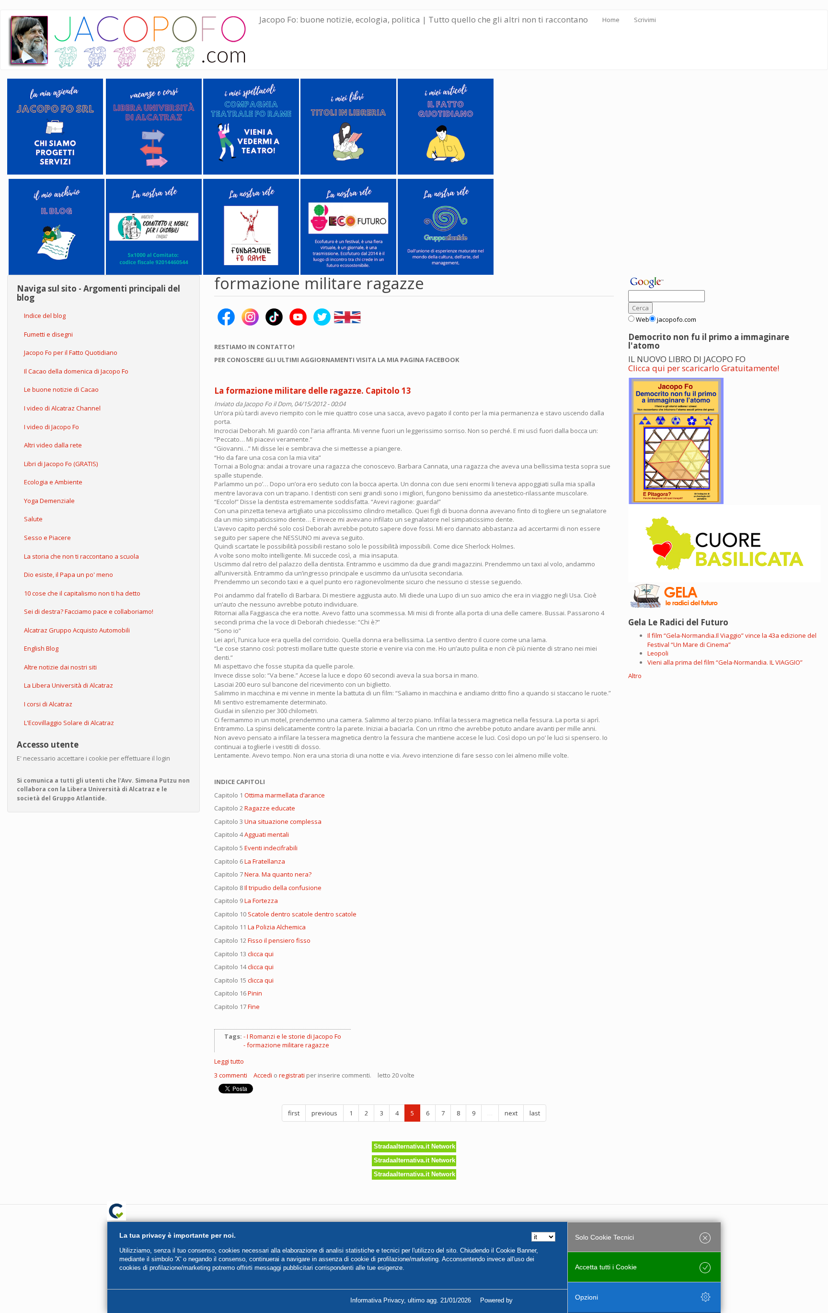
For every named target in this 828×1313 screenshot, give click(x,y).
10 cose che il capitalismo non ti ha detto (82, 593)
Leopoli (657, 653)
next (511, 1113)
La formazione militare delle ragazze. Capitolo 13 (312, 390)
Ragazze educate (269, 808)
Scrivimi (645, 19)
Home (611, 19)
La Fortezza (261, 900)
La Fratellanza (264, 861)
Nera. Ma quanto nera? (277, 874)
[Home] (133, 40)
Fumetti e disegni (48, 334)
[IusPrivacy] (536, 1300)
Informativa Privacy (377, 1300)
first (293, 1113)
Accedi (262, 1075)
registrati (292, 1075)
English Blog (41, 648)
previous (324, 1113)
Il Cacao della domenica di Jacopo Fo (76, 371)
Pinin (255, 993)
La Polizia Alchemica (277, 927)
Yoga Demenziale (49, 500)
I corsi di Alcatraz (48, 704)
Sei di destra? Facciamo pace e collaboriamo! (88, 611)
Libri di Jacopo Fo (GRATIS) (61, 463)
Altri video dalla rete (53, 445)
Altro (635, 675)
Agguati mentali (266, 834)
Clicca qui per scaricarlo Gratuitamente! (703, 368)
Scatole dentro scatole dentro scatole (302, 914)
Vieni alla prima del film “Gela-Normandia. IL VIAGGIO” (725, 662)
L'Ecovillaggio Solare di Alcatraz (69, 722)
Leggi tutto (229, 1061)
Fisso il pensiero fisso (279, 940)
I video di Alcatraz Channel (62, 408)
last (534, 1113)
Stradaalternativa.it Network (414, 1146)
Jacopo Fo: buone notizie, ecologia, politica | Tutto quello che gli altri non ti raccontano (423, 19)
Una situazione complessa (283, 821)
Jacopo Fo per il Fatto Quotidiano (70, 352)
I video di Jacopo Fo (51, 426)
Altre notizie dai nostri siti (60, 667)
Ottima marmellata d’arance (284, 795)
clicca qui (261, 954)
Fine (254, 1006)
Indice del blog (45, 315)
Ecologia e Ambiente (53, 482)
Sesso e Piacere (47, 537)
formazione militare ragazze (288, 1045)
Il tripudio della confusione (283, 887)
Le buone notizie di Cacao (61, 389)
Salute (33, 519)
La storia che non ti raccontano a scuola (81, 556)
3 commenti (230, 1075)
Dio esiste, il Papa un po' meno (68, 574)
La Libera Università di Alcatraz (68, 685)
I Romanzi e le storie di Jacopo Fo (294, 1036)
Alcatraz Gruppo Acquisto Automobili (77, 630)
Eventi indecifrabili (271, 848)
